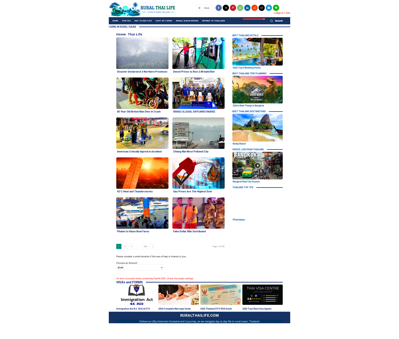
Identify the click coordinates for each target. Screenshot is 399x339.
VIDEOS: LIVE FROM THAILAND (248, 149)
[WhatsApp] (240, 8)
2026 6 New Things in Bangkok (248, 105)
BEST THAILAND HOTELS (245, 35)
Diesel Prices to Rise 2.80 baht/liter (194, 71)
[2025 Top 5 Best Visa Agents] (262, 295)
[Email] (262, 8)
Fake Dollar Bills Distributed (189, 231)
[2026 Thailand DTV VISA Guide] (220, 295)
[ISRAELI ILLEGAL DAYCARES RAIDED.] (198, 93)
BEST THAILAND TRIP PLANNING (249, 73)
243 (145, 246)
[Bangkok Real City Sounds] (257, 165)
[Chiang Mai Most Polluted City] (198, 133)
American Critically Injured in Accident (139, 151)
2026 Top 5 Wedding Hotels (247, 67)
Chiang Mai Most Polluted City (190, 151)
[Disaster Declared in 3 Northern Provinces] (142, 53)
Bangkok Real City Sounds (246, 181)
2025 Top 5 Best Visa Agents (257, 308)
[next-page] (152, 246)
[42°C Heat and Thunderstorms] (142, 173)
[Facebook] (219, 8)
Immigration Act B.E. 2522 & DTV (133, 308)
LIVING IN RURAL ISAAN (122, 26)
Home (121, 34)
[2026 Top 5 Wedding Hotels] (257, 51)
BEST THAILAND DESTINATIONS (249, 111)
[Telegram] (269, 8)
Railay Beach (239, 143)
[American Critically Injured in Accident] (142, 133)
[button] (275, 20)
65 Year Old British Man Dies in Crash (139, 111)
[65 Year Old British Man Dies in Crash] (142, 93)
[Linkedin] (247, 8)
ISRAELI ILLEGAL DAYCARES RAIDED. (194, 111)
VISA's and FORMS (129, 282)
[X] (226, 8)
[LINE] (276, 8)
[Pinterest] (233, 8)
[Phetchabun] (257, 203)
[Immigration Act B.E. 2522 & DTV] (136, 295)
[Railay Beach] (257, 127)
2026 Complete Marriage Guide (174, 308)
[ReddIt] (254, 8)
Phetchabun (239, 219)
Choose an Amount (126, 263)
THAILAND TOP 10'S (242, 187)
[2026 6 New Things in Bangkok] (257, 89)
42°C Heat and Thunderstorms (135, 191)
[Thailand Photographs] (142, 9)
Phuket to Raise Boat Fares (133, 231)
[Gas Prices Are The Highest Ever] (198, 173)
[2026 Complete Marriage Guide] (178, 295)
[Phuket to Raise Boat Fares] (142, 213)
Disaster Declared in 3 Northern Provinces (142, 71)
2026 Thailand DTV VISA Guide (216, 308)
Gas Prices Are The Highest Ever (192, 191)
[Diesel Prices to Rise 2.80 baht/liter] (198, 53)
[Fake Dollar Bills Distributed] (198, 213)
